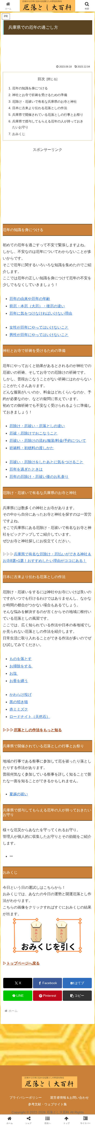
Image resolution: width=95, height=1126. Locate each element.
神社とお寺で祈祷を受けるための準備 (39, 95)
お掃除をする (21, 666)
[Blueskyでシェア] (58, 1117)
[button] (77, 996)
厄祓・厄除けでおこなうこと (33, 433)
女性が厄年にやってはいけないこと (38, 327)
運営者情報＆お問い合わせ (69, 1097)
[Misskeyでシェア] (79, 1117)
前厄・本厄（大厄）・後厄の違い (37, 306)
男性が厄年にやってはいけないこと (38, 335)
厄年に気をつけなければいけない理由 (40, 313)
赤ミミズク (18, 709)
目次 (41, 79)
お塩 (13, 673)
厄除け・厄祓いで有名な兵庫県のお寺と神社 (44, 101)
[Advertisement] (47, 47)
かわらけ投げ (20, 695)
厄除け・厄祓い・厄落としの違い (37, 426)
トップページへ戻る (23, 963)
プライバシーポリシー (25, 1097)
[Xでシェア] (16, 1117)
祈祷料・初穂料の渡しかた (31, 448)
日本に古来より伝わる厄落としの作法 (39, 108)
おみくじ (18, 134)
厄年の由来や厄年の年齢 (29, 299)
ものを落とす (20, 659)
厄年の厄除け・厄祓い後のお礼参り (38, 477)
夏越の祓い (18, 794)
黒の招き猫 (18, 702)
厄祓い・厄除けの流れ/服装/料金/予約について (47, 441)
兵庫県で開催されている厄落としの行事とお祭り (47, 114)
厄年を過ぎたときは (26, 469)
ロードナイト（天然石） (29, 717)
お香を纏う (18, 681)
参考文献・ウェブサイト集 (47, 1104)
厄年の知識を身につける (30, 88)
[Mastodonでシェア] (37, 1117)
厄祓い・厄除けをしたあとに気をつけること (46, 462)
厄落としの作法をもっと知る (38, 730)
